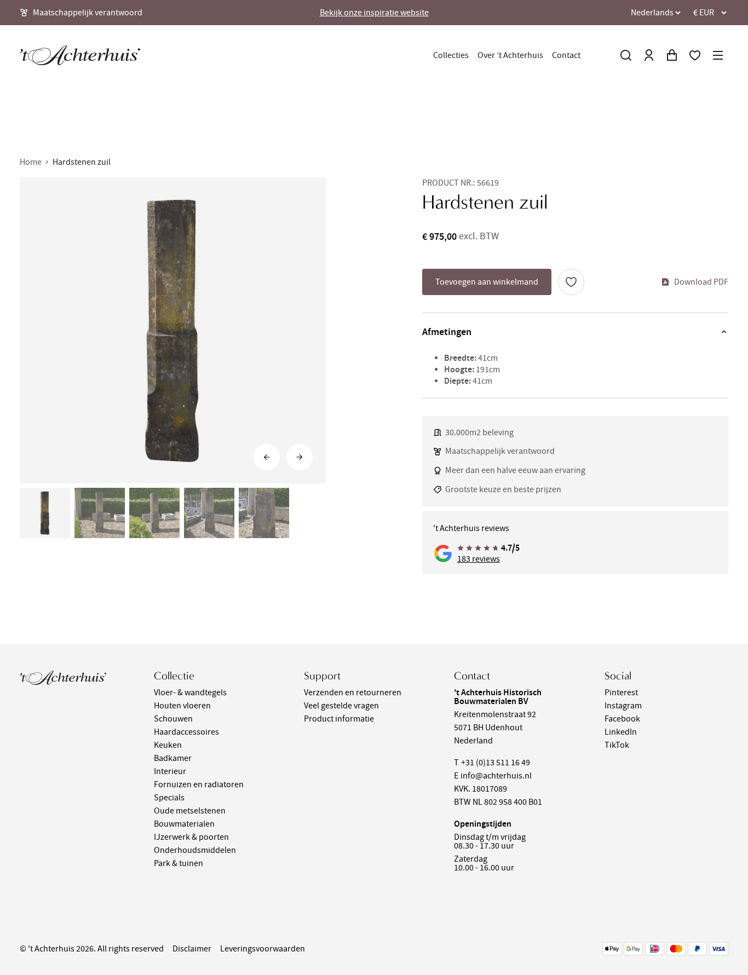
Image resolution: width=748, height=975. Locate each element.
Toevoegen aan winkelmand (486, 281)
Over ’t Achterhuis (510, 55)
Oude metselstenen (190, 810)
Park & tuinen (178, 863)
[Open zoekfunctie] (625, 55)
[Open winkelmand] (671, 55)
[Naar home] (80, 55)
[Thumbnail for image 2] (99, 513)
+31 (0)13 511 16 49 (495, 762)
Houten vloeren (182, 705)
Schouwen (173, 718)
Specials (169, 797)
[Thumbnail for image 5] (264, 513)
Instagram (623, 705)
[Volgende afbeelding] (299, 457)
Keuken (168, 745)
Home (31, 162)
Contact (566, 55)
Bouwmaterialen (184, 823)
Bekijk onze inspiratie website (374, 12)
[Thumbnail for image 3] (154, 513)
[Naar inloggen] (648, 55)
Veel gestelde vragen (341, 705)
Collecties (451, 55)
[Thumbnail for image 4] (209, 513)
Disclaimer (191, 948)
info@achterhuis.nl (496, 775)
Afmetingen (446, 331)
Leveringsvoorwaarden (262, 948)
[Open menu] (717, 55)
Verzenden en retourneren (352, 692)
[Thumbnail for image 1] (45, 513)
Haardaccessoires (186, 731)
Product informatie (339, 718)
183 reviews (478, 559)
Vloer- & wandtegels (190, 692)
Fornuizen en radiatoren (199, 784)
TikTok (617, 745)
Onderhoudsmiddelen (195, 850)
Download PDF (701, 281)
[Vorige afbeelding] (267, 457)
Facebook (622, 718)
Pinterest (621, 692)
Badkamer (173, 758)
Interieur (170, 771)
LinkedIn (621, 731)
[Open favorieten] (694, 55)
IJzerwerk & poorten (191, 837)
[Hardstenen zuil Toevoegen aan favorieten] (571, 282)
